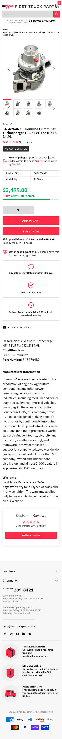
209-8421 (18, 590)
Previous (8, 108)
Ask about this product (19, 327)
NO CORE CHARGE (16, 148)
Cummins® (7, 124)
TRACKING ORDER (33, 646)
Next (54, 108)
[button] (11, 142)
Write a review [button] (31, 535)
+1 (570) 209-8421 (42, 21)
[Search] (56, 14)
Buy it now (31, 231)
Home (5, 29)
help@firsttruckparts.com (19, 626)
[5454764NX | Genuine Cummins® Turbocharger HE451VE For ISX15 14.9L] (31, 96)
